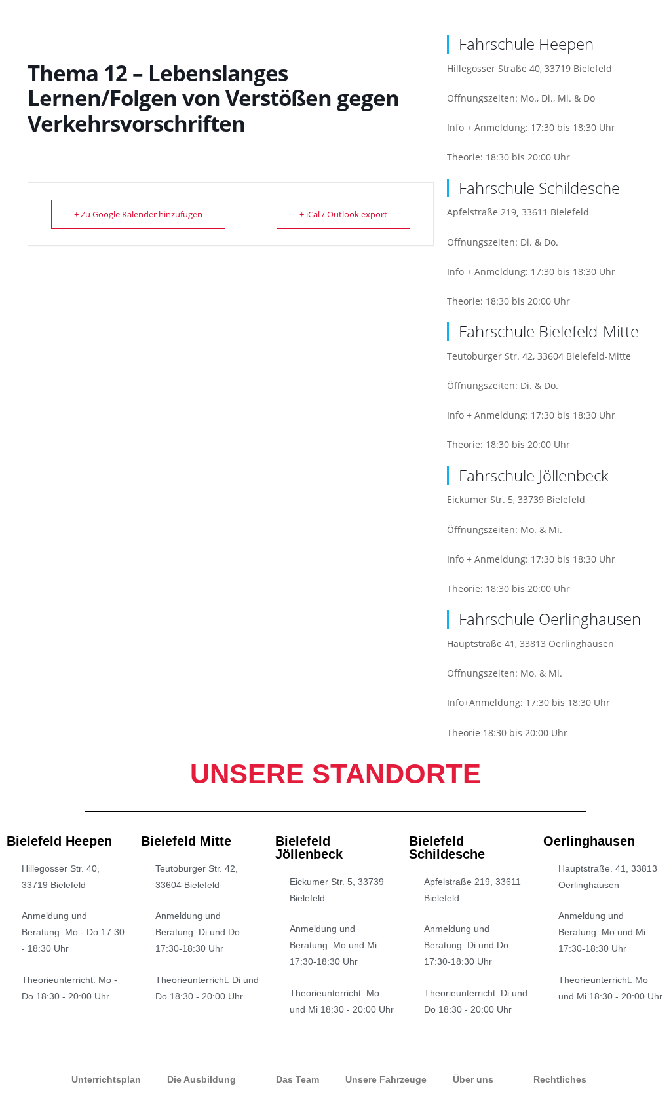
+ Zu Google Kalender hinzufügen (138, 214)
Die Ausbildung (201, 1079)
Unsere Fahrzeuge (386, 1079)
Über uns (473, 1079)
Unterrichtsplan (106, 1079)
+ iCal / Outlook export (343, 214)
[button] (658, 14)
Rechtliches (559, 1079)
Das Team (297, 1079)
